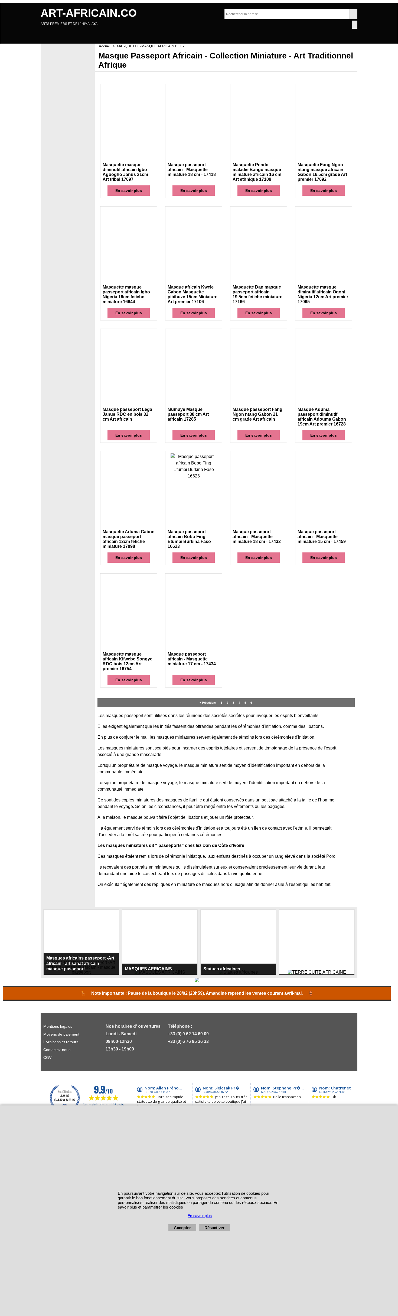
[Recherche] (353, 14)
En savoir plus (128, 190)
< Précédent (208, 702)
